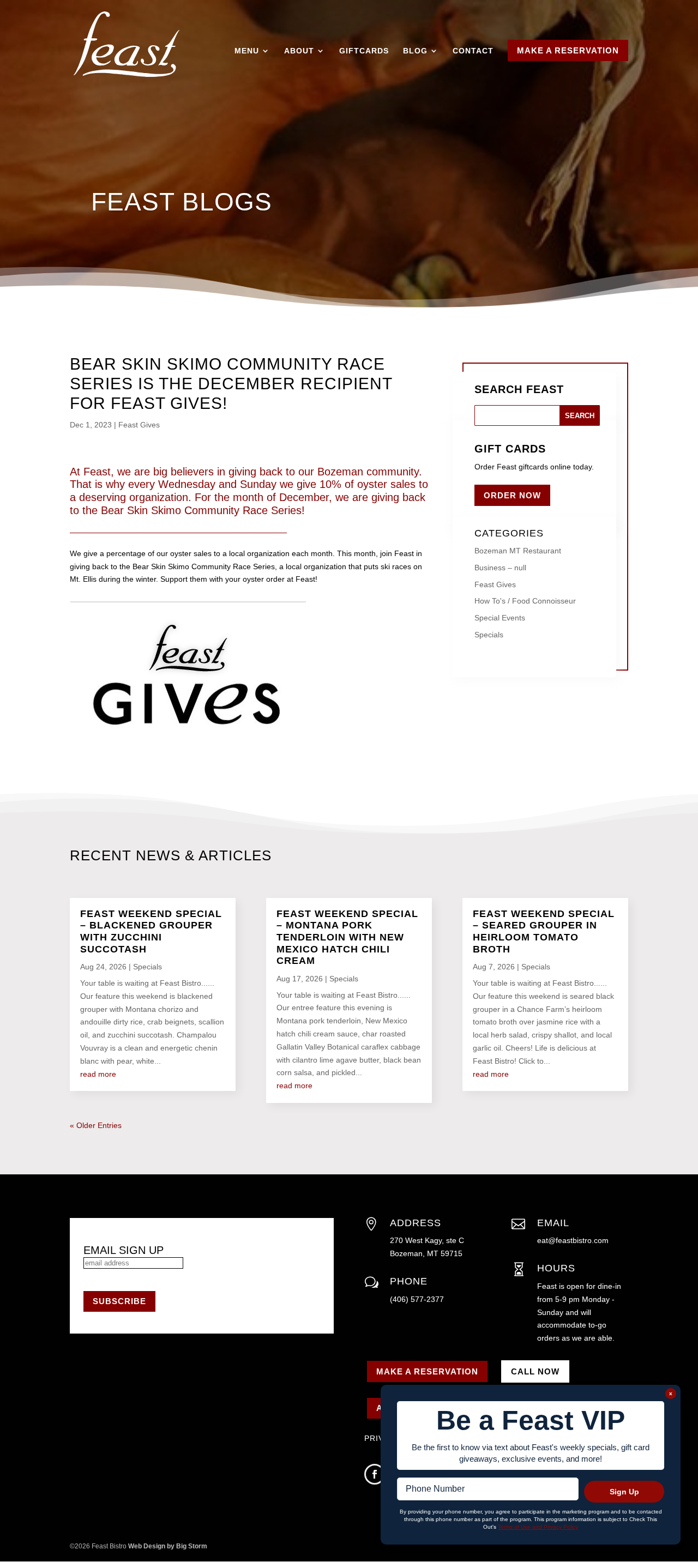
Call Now (535, 1371)
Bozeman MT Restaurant (517, 550)
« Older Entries (96, 1125)
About (299, 50)
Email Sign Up (123, 1250)
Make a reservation (427, 1371)
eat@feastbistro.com (573, 1240)
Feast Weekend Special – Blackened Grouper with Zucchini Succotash (151, 931)
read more (98, 1074)
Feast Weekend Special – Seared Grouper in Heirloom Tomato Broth (544, 931)
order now (512, 495)
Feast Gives (139, 424)
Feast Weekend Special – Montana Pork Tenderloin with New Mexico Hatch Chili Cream (347, 937)
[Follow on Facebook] (374, 1474)
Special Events (499, 617)
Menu (246, 50)
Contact (473, 50)
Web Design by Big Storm (167, 1546)
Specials (488, 634)
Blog (415, 50)
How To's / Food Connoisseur (525, 600)
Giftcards (364, 50)
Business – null (500, 567)
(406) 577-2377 (417, 1299)
